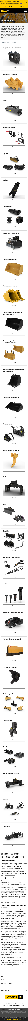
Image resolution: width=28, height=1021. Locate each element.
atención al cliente (10, 875)
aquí (21, 3)
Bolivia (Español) (13, 1003)
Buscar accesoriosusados (8, 902)
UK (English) (18, 1005)
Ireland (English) (12, 1005)
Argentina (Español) (6, 1003)
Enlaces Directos (6, 6)
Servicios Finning (5, 931)
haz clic (23, 925)
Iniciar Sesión (22, 6)
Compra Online (14, 921)
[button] (25, 10)
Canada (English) (20, 1003)
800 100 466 (9, 926)
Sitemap (22, 1005)
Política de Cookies (17, 1019)
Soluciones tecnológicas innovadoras (11, 957)
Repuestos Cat (5, 921)
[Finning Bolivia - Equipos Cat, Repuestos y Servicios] (5, 11)
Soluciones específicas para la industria (12, 942)
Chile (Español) (5, 1005)
